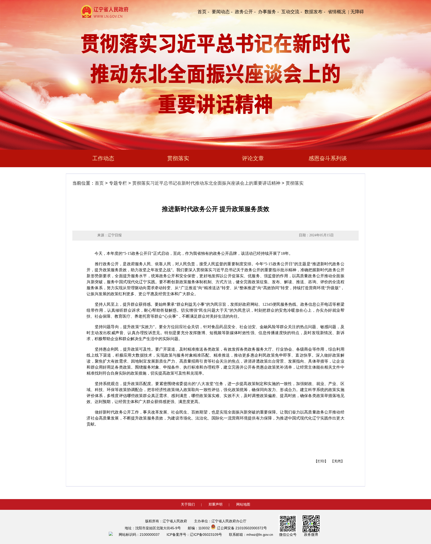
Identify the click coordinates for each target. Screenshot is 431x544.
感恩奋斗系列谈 (328, 158)
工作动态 (103, 158)
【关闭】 (337, 461)
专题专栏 (118, 183)
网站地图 (243, 504)
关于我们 (188, 504)
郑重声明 (215, 504)
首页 (99, 183)
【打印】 (321, 461)
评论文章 (253, 158)
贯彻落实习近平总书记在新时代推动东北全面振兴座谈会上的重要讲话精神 (206, 183)
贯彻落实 (178, 158)
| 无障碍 (356, 11)
